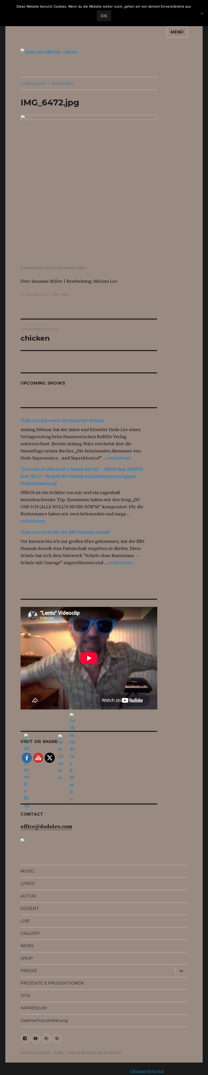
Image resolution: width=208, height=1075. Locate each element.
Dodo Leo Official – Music (42, 1053)
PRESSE (29, 970)
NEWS (27, 945)
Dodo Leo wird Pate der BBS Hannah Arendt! (65, 532)
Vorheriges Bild (33, 83)
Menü (177, 32)
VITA (25, 995)
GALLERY (30, 933)
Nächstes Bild (62, 83)
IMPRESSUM (34, 1008)
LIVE (25, 921)
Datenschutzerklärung (44, 1020)
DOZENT (30, 908)
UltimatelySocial (147, 1071)
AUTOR (28, 896)
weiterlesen (119, 458)
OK (104, 15)
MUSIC (27, 871)
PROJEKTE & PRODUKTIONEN (52, 983)
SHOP (27, 958)
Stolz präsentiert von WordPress (95, 1053)
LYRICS (28, 883)
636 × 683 (60, 294)
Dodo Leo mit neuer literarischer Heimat (62, 420)
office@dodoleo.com (46, 827)
